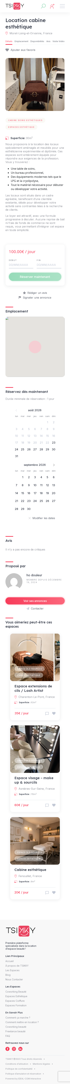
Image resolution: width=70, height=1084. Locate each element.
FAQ (7, 1035)
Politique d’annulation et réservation (23, 1073)
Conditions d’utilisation (16, 1064)
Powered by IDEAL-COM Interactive (23, 1078)
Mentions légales (41, 1064)
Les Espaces (12, 970)
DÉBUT (13, 260)
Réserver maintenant (35, 277)
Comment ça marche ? (17, 1017)
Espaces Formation (16, 1005)
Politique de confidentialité (18, 1069)
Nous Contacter (14, 979)
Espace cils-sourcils (29, 669)
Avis (48, 41)
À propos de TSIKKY (17, 965)
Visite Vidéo (58, 41)
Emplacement (21, 41)
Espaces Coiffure (15, 1000)
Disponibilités (37, 41)
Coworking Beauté (15, 991)
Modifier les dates (43, 518)
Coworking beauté (15, 1026)
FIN (39, 260)
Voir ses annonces (35, 601)
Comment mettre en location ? (22, 1022)
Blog (8, 974)
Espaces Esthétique (28, 675)
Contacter (37, 608)
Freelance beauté (15, 1031)
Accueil (9, 961)
